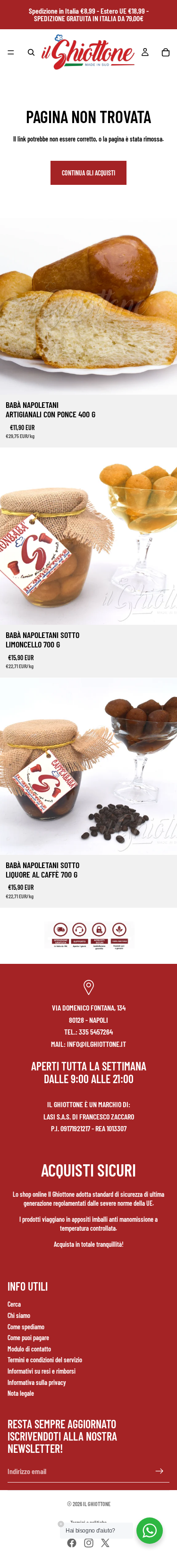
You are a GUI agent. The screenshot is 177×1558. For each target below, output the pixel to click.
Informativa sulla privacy (37, 1382)
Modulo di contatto (29, 1349)
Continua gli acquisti (88, 173)
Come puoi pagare (28, 1338)
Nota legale (21, 1393)
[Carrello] (165, 52)
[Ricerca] (31, 52)
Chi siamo (19, 1315)
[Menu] (11, 52)
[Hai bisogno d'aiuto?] (149, 1530)
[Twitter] (105, 1543)
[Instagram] (88, 1543)
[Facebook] (71, 1543)
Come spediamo (26, 1327)
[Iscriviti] (159, 1471)
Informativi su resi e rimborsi (42, 1371)
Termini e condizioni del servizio (45, 1360)
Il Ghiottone (96, 1503)
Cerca (14, 1304)
